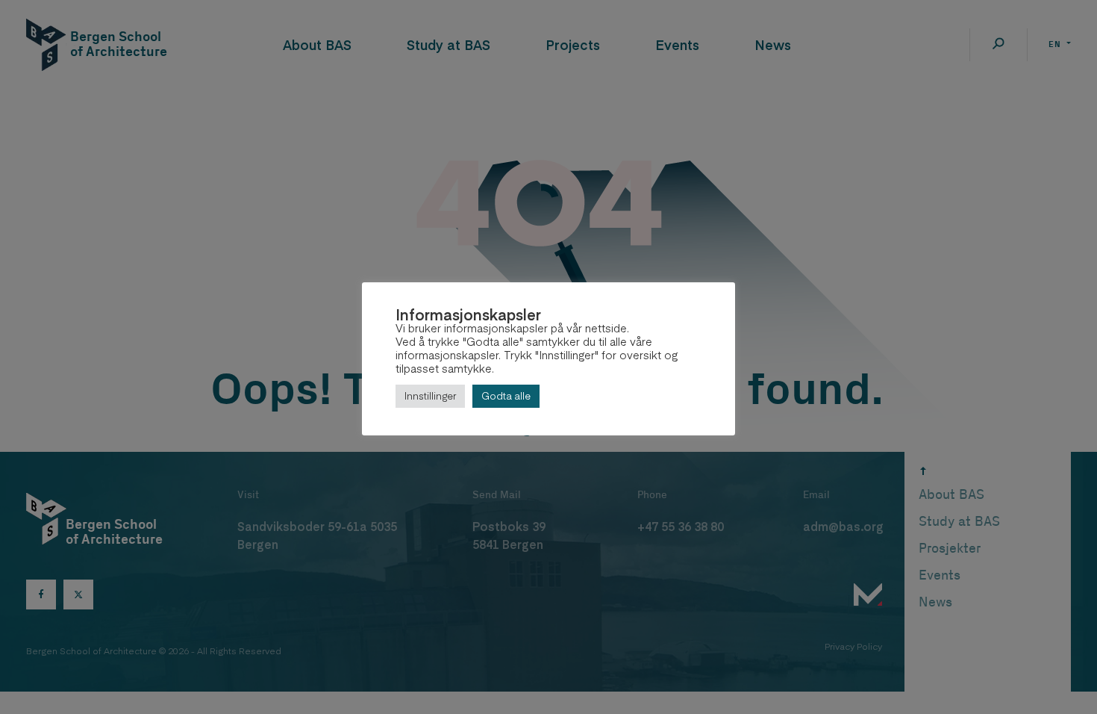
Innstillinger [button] (430, 396)
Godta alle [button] (506, 396)
